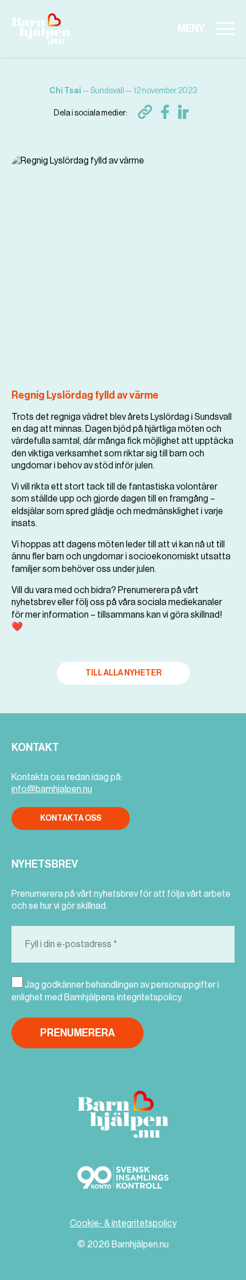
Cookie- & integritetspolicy (123, 1223)
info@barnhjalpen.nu (51, 789)
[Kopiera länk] (145, 112)
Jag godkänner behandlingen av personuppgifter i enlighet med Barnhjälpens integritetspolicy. (115, 990)
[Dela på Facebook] (165, 112)
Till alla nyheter (123, 673)
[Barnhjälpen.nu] (45, 28)
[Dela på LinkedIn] (185, 112)
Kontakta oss (70, 818)
